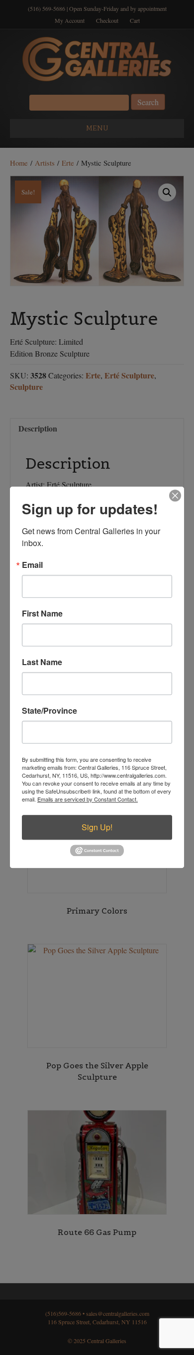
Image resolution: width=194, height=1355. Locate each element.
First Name (42, 613)
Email (32, 565)
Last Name (42, 662)
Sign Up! (97, 827)
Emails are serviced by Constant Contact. (87, 799)
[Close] (175, 495)
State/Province (49, 711)
